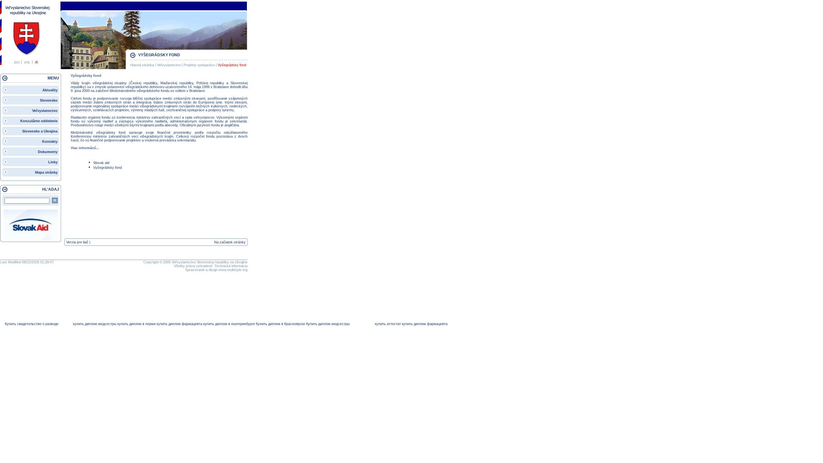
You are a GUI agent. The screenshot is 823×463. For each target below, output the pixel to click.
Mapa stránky (46, 172)
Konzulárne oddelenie (39, 121)
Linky (53, 162)
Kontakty (50, 141)
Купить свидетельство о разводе (32, 324)
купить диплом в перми (136, 324)
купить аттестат (388, 324)
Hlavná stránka (142, 65)
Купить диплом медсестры (328, 324)
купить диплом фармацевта (179, 324)
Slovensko (49, 100)
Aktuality (50, 90)
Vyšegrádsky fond (232, 65)
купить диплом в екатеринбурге (229, 324)
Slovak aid (101, 163)
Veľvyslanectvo (169, 65)
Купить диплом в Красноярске (280, 324)
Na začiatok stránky (230, 242)
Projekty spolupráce (199, 65)
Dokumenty (48, 152)
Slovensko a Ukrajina (40, 131)
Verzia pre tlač (77, 242)
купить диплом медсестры (94, 324)
